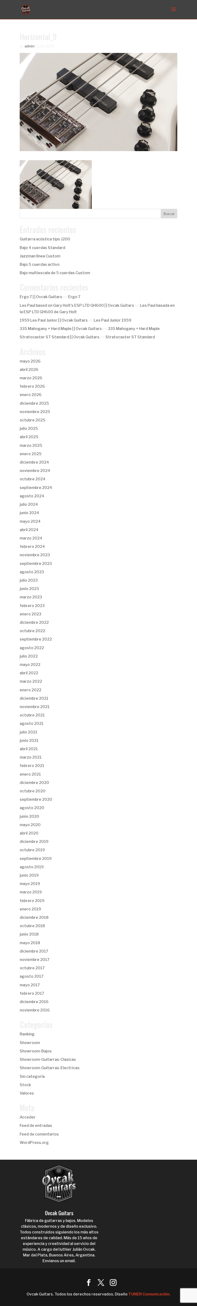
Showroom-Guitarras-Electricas (50, 1068)
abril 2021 (29, 749)
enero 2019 (30, 909)
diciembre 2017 (34, 951)
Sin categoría (32, 1076)
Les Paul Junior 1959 (112, 320)
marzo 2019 (31, 892)
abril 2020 (29, 833)
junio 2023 (29, 588)
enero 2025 (31, 454)
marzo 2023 (31, 597)
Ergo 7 (74, 297)
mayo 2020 (30, 825)
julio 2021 (28, 732)
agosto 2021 (31, 723)
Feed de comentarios (39, 1134)
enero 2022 (30, 690)
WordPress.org (34, 1142)
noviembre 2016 (35, 1010)
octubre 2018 (32, 926)
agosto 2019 (32, 867)
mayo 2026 (30, 361)
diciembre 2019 (34, 841)
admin (29, 46)
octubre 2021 (32, 715)
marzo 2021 (31, 757)
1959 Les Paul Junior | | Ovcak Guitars (54, 320)
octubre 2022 (32, 631)
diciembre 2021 (34, 698)
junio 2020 (29, 816)
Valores (27, 1093)
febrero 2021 (32, 765)
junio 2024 (29, 513)
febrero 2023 (32, 605)
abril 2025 (29, 437)
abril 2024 (29, 530)
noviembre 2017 (34, 959)
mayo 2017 (30, 985)
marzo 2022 (31, 681)
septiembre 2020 (36, 799)
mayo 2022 (30, 664)
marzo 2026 (31, 378)
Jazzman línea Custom (40, 256)
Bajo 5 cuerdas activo (40, 264)
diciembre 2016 (34, 1001)
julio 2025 (29, 428)
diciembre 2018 (34, 917)
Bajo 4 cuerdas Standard (42, 247)
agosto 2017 (31, 976)
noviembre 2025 (35, 411)
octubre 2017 (32, 968)
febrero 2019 (32, 900)
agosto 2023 (32, 572)
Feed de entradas (36, 1125)
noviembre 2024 (35, 470)
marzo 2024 (31, 538)
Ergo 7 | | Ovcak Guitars (41, 297)
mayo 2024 (30, 521)
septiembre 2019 (36, 858)
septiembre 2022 (36, 639)
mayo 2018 (30, 943)
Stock (25, 1085)
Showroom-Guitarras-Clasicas (48, 1059)
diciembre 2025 (34, 403)
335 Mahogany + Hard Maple (134, 328)
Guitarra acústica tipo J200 (45, 239)
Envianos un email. (59, 1261)
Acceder (28, 1117)
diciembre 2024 (34, 462)
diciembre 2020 (34, 782)
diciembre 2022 (34, 622)
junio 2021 (29, 740)
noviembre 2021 (34, 706)
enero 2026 (31, 394)
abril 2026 (29, 369)
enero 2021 (30, 774)
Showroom (30, 1042)
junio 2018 (29, 934)
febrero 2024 (32, 546)
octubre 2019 (32, 850)
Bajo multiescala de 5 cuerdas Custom (55, 273)
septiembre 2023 (36, 563)
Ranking (27, 1034)
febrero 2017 (32, 993)
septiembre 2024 (36, 487)
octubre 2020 (32, 791)
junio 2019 (29, 875)
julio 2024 (29, 504)
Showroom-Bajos (36, 1051)
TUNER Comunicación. (149, 1294)
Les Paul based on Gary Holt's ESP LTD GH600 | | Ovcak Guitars (77, 305)
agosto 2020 (32, 808)
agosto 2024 (32, 496)
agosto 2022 (32, 648)
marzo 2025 (31, 445)
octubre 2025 (32, 420)
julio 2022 (29, 656)
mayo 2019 (30, 883)
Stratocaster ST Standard (130, 337)
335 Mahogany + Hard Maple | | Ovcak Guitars (61, 328)
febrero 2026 (32, 386)
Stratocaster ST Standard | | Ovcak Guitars (59, 337)
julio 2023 (29, 580)
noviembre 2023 (35, 555)
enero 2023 (30, 614)
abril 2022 (29, 673)
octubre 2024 (32, 479)
